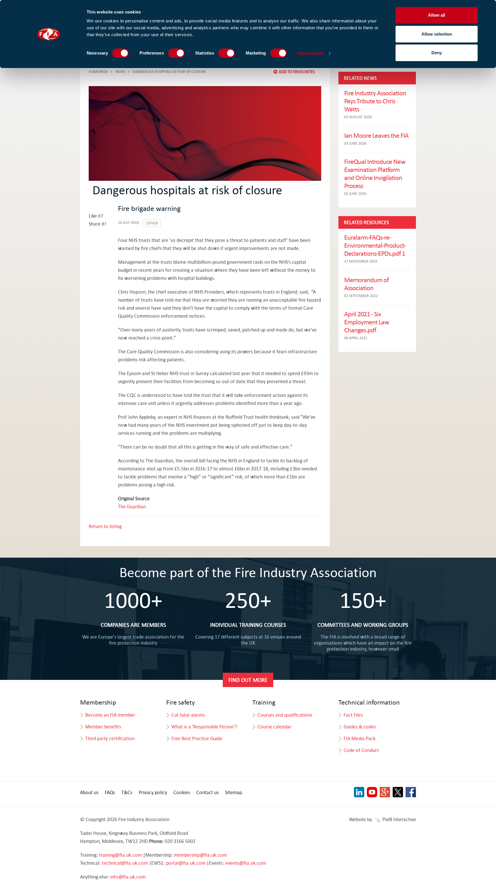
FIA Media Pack (359, 738)
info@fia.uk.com (128, 877)
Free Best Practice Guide (196, 738)
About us (89, 792)
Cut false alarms (188, 715)
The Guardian (132, 506)
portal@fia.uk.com (186, 863)
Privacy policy (153, 792)
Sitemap (233, 792)
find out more (248, 679)
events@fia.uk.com (245, 863)
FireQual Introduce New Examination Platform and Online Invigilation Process (374, 173)
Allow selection (436, 34)
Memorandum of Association (366, 284)
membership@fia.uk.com (200, 855)
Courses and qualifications (284, 715)
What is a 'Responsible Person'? (204, 727)
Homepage (98, 71)
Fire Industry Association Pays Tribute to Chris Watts (375, 101)
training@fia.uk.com (120, 855)
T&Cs (126, 792)
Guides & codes (360, 727)
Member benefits (103, 727)
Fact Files (353, 715)
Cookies (181, 792)
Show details (310, 53)
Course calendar (274, 727)
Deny (436, 52)
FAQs (110, 792)
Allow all (436, 15)
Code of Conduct (361, 750)
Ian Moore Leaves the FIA (376, 135)
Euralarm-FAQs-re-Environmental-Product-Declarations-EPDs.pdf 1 (375, 245)
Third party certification (110, 738)
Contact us (207, 792)
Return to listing (105, 526)
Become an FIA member (110, 715)
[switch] (176, 53)
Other (152, 223)
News (120, 71)
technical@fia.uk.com (125, 863)
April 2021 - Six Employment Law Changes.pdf (366, 322)
